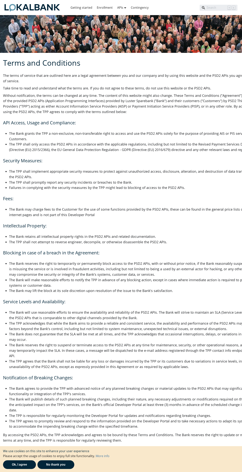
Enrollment (105, 7)
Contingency (140, 7)
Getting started (81, 7)
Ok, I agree (19, 464)
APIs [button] (120, 7)
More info (102, 456)
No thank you (55, 464)
